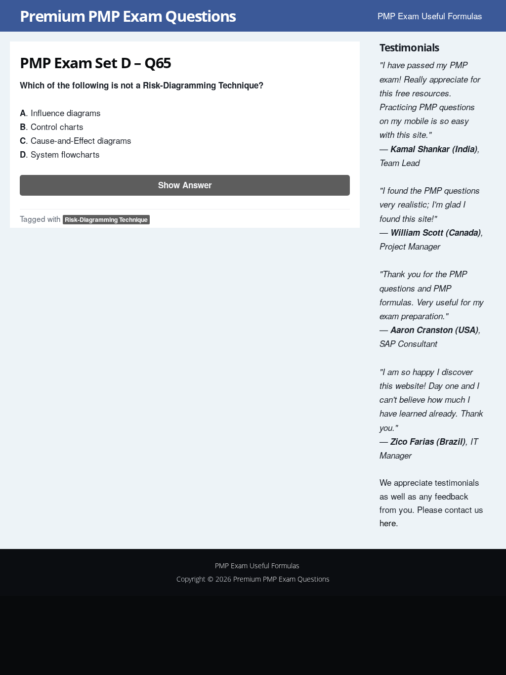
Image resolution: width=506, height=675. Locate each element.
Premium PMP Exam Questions (128, 15)
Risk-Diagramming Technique (106, 219)
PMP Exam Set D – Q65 (95, 62)
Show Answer (185, 185)
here (388, 522)
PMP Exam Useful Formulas (430, 15)
